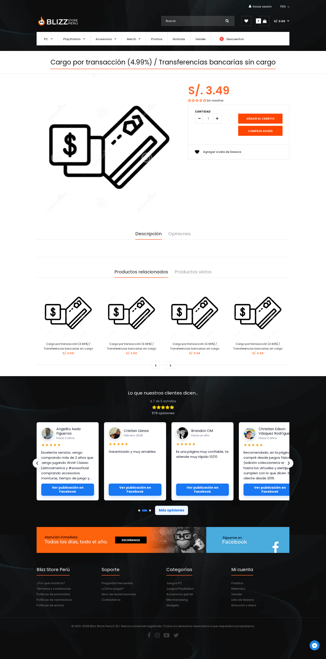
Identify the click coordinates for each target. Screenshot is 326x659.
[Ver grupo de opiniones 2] (144, 510)
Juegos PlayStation (180, 589)
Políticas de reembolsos (54, 600)
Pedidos (237, 583)
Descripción (148, 234)
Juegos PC (174, 583)
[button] (285, 7)
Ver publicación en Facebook (68, 489)
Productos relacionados (141, 272)
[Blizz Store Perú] (57, 26)
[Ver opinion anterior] (37, 463)
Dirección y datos (243, 605)
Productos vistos (193, 272)
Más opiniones (171, 510)
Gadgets (172, 605)
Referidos (238, 589)
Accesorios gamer (179, 594)
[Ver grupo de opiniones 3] (150, 510)
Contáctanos (111, 600)
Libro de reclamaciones (119, 594)
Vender (236, 594)
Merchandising (177, 600)
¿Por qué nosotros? (51, 583)
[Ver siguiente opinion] (288, 463)
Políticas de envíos (50, 605)
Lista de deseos (242, 600)
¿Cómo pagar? (113, 589)
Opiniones (179, 234)
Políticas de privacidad (53, 594)
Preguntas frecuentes (117, 583)
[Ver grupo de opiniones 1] (139, 510)
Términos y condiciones (54, 589)
